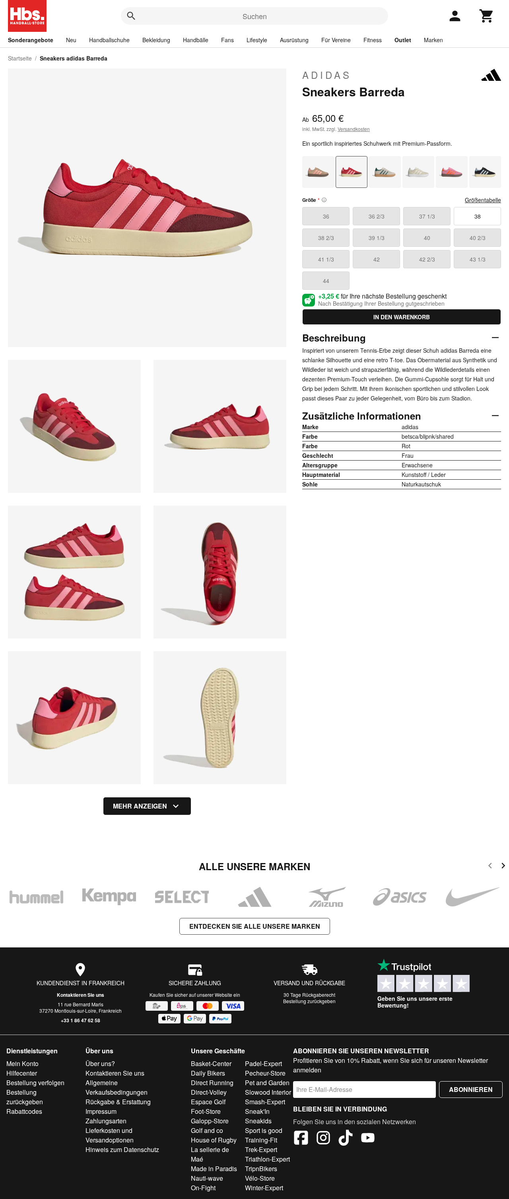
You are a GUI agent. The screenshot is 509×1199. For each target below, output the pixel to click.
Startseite (20, 58)
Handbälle (195, 40)
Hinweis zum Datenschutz (122, 1149)
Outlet (402, 40)
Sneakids (258, 1120)
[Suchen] (131, 16)
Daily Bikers (208, 1073)
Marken (433, 40)
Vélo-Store (260, 1178)
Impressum (101, 1111)
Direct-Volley (209, 1092)
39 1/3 (377, 238)
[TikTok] (346, 1139)
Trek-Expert (261, 1149)
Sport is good (263, 1130)
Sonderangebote (30, 40)
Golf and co (207, 1130)
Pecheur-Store (265, 1073)
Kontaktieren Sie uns (80, 995)
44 (326, 281)
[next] (503, 867)
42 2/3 (427, 259)
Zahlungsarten (105, 1120)
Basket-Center (211, 1063)
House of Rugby (214, 1139)
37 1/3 (427, 216)
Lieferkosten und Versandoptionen (109, 1135)
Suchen (255, 16)
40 (427, 238)
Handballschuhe (109, 40)
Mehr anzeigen (140, 805)
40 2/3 (478, 238)
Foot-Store (206, 1111)
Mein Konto (22, 1063)
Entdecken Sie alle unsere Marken (254, 926)
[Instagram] (323, 1139)
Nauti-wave (207, 1178)
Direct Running (212, 1082)
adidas (327, 74)
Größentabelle (483, 200)
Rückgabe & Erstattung (118, 1101)
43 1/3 (478, 259)
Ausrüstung (294, 40)
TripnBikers (261, 1168)
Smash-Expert (265, 1101)
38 (477, 216)
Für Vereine (336, 40)
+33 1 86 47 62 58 (80, 1020)
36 (326, 216)
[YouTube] (368, 1139)
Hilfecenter (21, 1073)
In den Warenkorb (401, 317)
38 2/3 (326, 238)
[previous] (490, 867)
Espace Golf (208, 1101)
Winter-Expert (264, 1187)
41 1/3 (326, 259)
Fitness (372, 40)
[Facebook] (301, 1139)
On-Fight (203, 1187)
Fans (227, 40)
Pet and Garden (267, 1082)
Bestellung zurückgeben (309, 1001)
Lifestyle (257, 40)
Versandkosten (354, 128)
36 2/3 (377, 216)
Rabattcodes (24, 1111)
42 (376, 259)
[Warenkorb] (487, 16)
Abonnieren (471, 1089)
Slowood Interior (268, 1092)
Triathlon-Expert (267, 1159)
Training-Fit (261, 1139)
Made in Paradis (214, 1168)
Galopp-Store (210, 1120)
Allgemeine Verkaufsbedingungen (116, 1087)
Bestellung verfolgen (35, 1082)
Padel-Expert (263, 1063)
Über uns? (100, 1063)
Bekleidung (156, 40)
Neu (71, 40)
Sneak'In (257, 1111)
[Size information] (324, 200)
